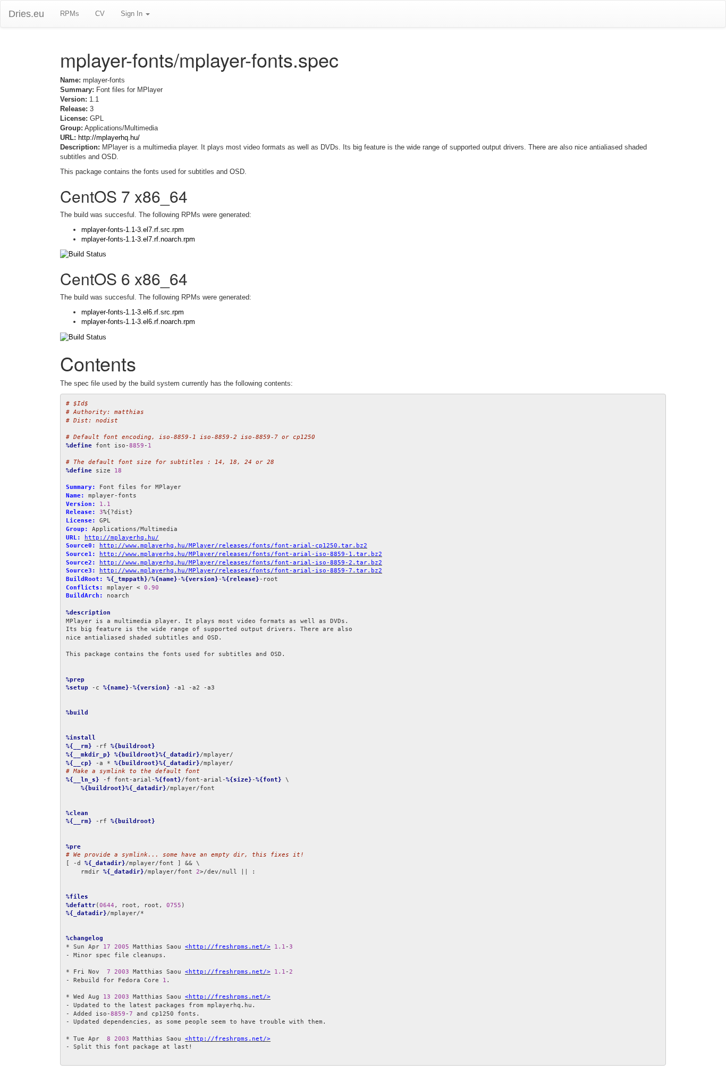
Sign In (133, 14)
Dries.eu (26, 14)
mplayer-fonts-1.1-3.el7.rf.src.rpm (132, 230)
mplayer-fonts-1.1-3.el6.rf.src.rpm (132, 312)
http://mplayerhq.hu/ (109, 138)
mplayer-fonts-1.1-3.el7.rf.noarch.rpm (138, 239)
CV (100, 14)
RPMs (69, 14)
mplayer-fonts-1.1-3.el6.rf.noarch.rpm (138, 322)
